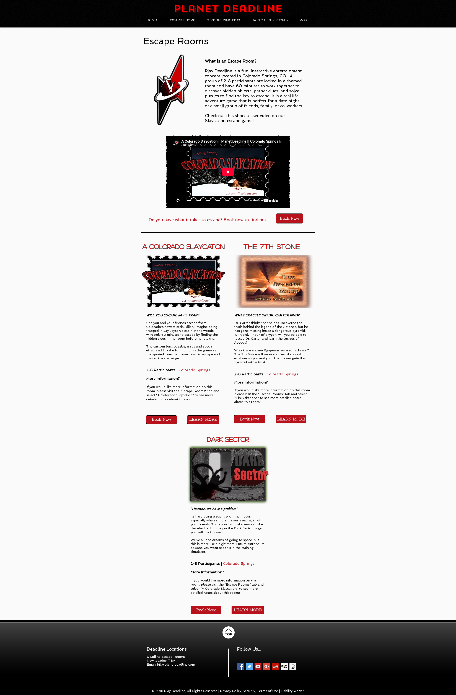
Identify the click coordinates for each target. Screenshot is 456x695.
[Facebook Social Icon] (240, 666)
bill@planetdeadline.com (176, 664)
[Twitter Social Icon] (249, 666)
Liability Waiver (292, 691)
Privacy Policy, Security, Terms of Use (249, 691)
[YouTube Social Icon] (258, 666)
